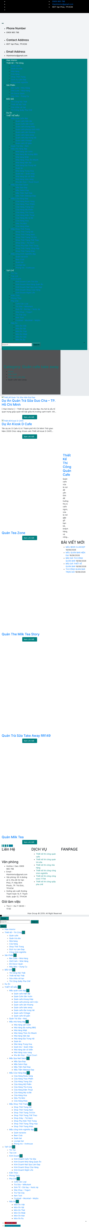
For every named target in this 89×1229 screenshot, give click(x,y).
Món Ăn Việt (21, 326)
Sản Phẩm (10, 85)
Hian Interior (11, 60)
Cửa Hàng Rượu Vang (25, 201)
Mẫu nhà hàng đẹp (19, 149)
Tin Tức (14, 273)
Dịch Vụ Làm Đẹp (18, 79)
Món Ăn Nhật (21, 334)
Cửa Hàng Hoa (22, 220)
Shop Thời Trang (18, 77)
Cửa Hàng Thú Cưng (25, 212)
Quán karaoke (22, 256)
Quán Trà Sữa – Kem (20, 146)
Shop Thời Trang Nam (25, 234)
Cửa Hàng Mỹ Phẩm (24, 209)
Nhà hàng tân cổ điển (25, 176)
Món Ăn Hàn (21, 337)
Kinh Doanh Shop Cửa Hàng (28, 290)
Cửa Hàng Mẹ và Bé (24, 218)
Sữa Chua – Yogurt (24, 312)
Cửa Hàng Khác (22, 226)
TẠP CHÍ (10, 270)
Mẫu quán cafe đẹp (19, 118)
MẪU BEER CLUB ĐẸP (75, 547)
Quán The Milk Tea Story (21, 634)
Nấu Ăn (14, 323)
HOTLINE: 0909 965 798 (68, 411)
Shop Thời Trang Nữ (24, 232)
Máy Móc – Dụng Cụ (20, 96)
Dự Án (9, 113)
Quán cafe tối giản (24, 143)
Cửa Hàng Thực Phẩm (25, 204)
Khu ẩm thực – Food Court (27, 182)
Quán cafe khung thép (25, 126)
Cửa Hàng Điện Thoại (25, 215)
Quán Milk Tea (13, 837)
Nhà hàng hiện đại (23, 162)
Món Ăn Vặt (21, 328)
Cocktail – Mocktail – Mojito (28, 320)
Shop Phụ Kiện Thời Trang (27, 245)
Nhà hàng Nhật (22, 157)
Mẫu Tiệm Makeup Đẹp (26, 196)
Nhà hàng (15, 71)
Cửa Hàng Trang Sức (25, 207)
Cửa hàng (15, 74)
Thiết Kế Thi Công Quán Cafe (67, 465)
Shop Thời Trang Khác (25, 251)
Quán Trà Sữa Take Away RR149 (26, 736)
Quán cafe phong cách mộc (28, 129)
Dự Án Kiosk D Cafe (17, 424)
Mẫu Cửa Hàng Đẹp (19, 198)
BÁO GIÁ (10, 99)
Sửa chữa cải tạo (18, 107)
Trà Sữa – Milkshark (24, 306)
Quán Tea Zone (13, 533)
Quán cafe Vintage (24, 140)
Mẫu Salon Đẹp (22, 190)
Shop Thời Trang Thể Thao (27, 240)
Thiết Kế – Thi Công (15, 63)
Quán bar (20, 262)
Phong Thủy (16, 298)
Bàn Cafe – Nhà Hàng (20, 88)
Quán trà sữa (16, 68)
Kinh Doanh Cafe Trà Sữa (27, 281)
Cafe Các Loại (22, 303)
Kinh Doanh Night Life (25, 292)
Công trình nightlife (19, 82)
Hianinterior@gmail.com (62, 4)
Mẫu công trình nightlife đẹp (23, 254)
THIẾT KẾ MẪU (12, 115)
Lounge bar (21, 265)
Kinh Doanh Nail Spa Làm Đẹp (29, 287)
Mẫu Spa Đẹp (21, 187)
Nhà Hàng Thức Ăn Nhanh (27, 160)
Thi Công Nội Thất (19, 102)
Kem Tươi (20, 317)
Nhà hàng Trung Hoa (25, 171)
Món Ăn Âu (20, 339)
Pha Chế (14, 301)
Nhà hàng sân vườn (24, 151)
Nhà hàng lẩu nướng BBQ (27, 154)
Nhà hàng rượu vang (24, 179)
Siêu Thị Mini (21, 223)
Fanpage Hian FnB (13, 1226)
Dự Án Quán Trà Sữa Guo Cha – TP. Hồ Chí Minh (29, 402)
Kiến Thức (15, 295)
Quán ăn (19, 168)
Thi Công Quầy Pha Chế (21, 110)
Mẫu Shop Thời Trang (20, 229)
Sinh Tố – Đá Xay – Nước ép (28, 309)
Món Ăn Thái (21, 331)
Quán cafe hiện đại (24, 121)
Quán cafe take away (25, 135)
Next (11, 846)
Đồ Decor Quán (18, 93)
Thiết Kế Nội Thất (18, 104)
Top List (14, 276)
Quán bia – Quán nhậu (25, 173)
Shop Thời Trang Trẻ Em (26, 237)
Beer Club (20, 259)
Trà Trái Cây (21, 315)
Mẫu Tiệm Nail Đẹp (24, 193)
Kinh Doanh (16, 279)
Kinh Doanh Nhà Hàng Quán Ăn (29, 284)
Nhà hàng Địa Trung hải (26, 165)
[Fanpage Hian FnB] (5, 1226)
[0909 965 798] (5, 1223)
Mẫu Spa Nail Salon (19, 185)
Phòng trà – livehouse (25, 268)
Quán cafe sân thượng (25, 132)
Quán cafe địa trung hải (26, 137)
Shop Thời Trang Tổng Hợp (27, 248)
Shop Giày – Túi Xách (25, 243)
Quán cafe (15, 66)
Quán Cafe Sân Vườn (25, 124)
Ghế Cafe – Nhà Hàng (20, 90)
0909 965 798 (58, 1)
